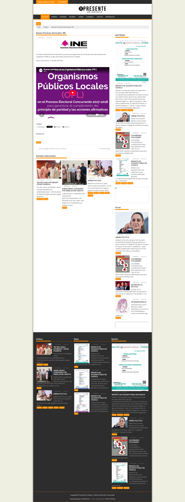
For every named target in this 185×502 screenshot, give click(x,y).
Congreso (90, 17)
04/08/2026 (120, 83)
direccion (49, 38)
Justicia (100, 17)
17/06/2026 (41, 180)
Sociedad (63, 17)
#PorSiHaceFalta (105, 149)
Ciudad (80, 17)
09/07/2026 (95, 370)
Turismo (90, 195)
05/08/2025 (92, 178)
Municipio (39, 199)
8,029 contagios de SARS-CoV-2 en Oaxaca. (52, 149)
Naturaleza (110, 17)
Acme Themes (110, 499)
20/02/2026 (66, 186)
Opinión (54, 17)
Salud (76, 366)
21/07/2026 (95, 344)
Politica (45, 17)
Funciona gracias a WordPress (80, 499)
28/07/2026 (135, 159)
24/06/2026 (95, 393)
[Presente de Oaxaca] (38, 16)
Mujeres (72, 17)
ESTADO (90, 193)
